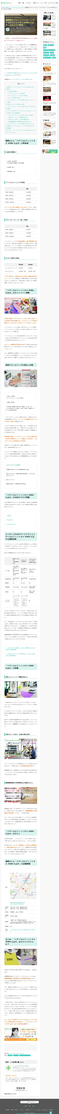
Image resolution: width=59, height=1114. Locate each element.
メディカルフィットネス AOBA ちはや (22, 79)
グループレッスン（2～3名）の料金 (18, 95)
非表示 (22, 83)
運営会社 (51, 1109)
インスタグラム (11, 524)
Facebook (10, 519)
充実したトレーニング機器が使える (18, 117)
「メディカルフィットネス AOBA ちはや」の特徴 (20, 115)
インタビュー (28, 2)
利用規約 (8, 1109)
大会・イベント (47, 57)
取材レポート (36, 2)
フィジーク (46, 55)
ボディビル (46, 52)
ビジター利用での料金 (14, 97)
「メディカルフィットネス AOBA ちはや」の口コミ (20, 123)
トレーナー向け (44, 2)
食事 (45, 47)
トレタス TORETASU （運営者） (21, 1065)
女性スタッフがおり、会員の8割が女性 (19, 119)
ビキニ (51, 52)
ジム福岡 (10, 1055)
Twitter (9, 515)
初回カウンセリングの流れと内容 (15, 104)
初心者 (45, 45)
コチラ (27, 1079)
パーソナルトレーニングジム (17, 7)
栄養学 (53, 57)
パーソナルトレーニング (25, 1055)
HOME (3, 7)
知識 (19, 2)
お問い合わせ (45, 1109)
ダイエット (15, 1055)
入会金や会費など (13, 91)
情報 (23, 2)
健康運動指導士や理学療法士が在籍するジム (20, 121)
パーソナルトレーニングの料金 (17, 93)
